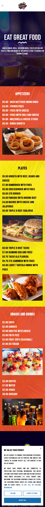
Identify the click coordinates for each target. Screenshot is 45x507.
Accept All (22, 500)
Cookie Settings (32, 493)
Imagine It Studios (36, 505)
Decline (13, 493)
